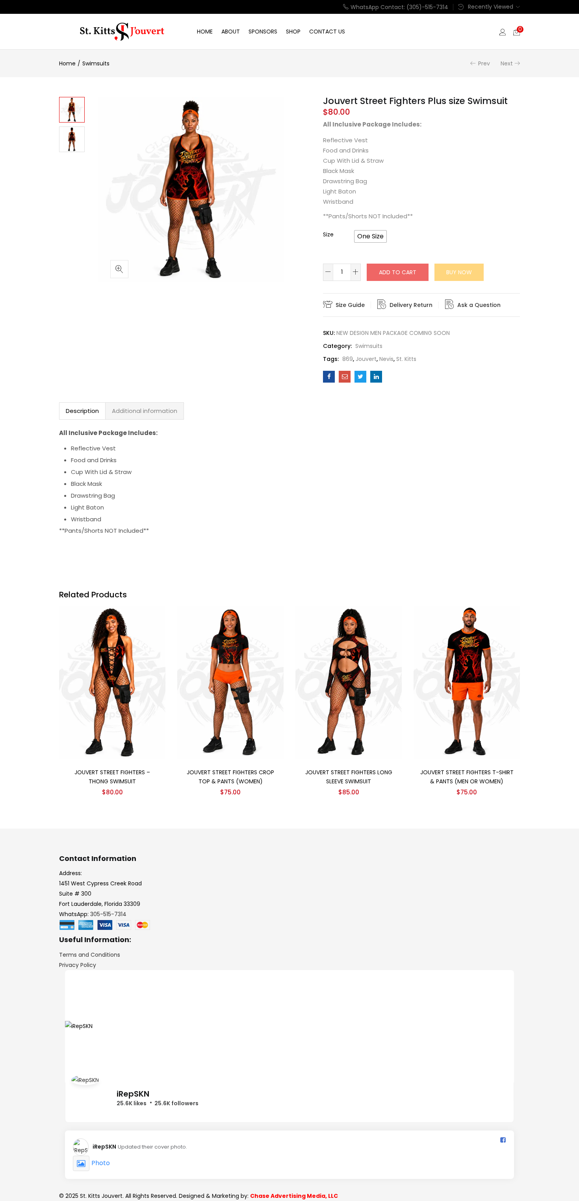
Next (507, 63)
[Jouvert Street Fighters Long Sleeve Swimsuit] (348, 682)
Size (328, 234)
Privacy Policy (77, 965)
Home (205, 31)
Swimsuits (95, 63)
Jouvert (366, 359)
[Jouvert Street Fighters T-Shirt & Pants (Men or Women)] (467, 682)
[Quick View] (150, 621)
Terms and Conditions (89, 955)
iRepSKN (133, 1093)
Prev (484, 63)
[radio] (370, 236)
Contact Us (327, 31)
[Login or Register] (502, 32)
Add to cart (397, 272)
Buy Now (459, 272)
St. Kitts (406, 359)
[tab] (82, 411)
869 (347, 359)
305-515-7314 (108, 914)
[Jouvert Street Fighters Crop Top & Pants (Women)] (230, 682)
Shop (293, 31)
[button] (516, 32)
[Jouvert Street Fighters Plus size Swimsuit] (329, 377)
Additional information (144, 411)
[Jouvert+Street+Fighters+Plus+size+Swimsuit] (360, 377)
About (230, 31)
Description (82, 411)
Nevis (386, 359)
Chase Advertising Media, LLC (294, 1196)
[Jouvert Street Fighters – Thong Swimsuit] (112, 682)
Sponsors (263, 31)
